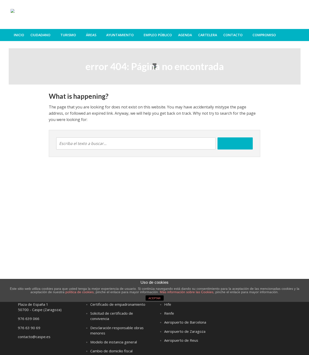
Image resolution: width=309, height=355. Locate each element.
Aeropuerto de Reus (181, 340)
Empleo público (158, 35)
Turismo (68, 35)
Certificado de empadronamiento (117, 304)
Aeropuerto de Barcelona (185, 322)
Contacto (233, 35)
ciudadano (40, 35)
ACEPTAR (154, 298)
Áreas (91, 35)
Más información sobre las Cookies (186, 292)
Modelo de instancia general (113, 342)
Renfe (169, 313)
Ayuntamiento (120, 35)
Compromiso (264, 35)
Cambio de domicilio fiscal (111, 350)
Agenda (185, 35)
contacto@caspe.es (34, 336)
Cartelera (207, 35)
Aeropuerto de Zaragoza (184, 331)
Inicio (19, 35)
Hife (167, 304)
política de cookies (79, 292)
